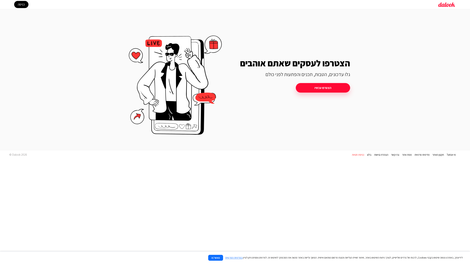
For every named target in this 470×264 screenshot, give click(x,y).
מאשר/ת (215, 257)
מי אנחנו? (451, 154)
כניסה (21, 4)
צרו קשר (395, 154)
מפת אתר (407, 154)
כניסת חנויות (358, 154)
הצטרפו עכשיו (322, 88)
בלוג (369, 154)
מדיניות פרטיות (422, 154)
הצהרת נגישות (381, 154)
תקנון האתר (438, 154)
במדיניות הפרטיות (234, 257)
